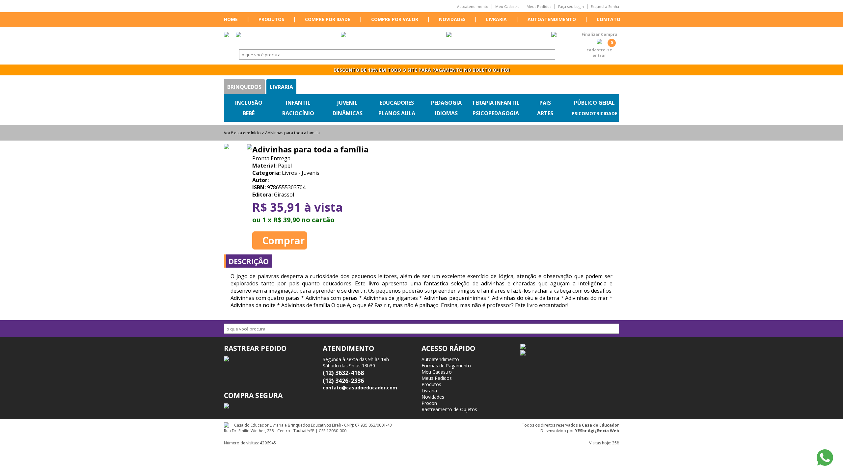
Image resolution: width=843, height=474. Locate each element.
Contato (608, 19)
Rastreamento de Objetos (449, 409)
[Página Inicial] (226, 35)
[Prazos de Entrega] (238, 35)
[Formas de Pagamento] (343, 35)
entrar (599, 55)
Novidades (452, 19)
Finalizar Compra (599, 34)
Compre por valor (394, 19)
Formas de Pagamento (446, 365)
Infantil (298, 102)
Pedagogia (446, 102)
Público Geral (594, 102)
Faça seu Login (571, 6)
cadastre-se (599, 50)
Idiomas (446, 113)
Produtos (271, 19)
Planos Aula (396, 113)
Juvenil (347, 102)
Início (256, 133)
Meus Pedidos (539, 6)
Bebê (249, 113)
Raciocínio (298, 113)
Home (231, 19)
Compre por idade (327, 19)
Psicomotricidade (594, 113)
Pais (545, 102)
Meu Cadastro (507, 6)
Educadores (397, 102)
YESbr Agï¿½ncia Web (597, 431)
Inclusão (248, 102)
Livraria (496, 19)
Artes (545, 113)
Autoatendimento (472, 6)
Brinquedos (244, 87)
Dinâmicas (348, 113)
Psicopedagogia (496, 113)
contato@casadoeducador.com (360, 387)
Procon (429, 403)
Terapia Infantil (496, 102)
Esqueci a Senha (605, 6)
